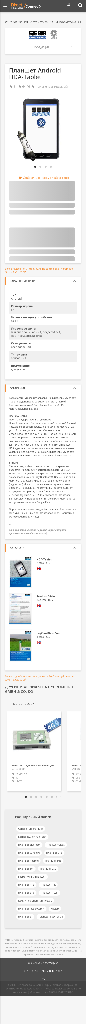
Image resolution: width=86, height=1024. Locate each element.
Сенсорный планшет (30, 828)
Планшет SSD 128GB (51, 916)
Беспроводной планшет (32, 836)
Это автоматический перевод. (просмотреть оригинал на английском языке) (38, 531)
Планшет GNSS (56, 844)
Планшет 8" (25, 916)
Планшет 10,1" (49, 892)
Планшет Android (28, 860)
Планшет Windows (29, 852)
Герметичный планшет (32, 876)
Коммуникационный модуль (35, 900)
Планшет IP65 (53, 860)
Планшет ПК (48, 884)
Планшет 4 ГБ (26, 884)
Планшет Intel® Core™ (31, 908)
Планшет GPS (54, 852)
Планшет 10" (26, 868)
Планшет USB (48, 868)
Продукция (41, 47)
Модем (55, 908)
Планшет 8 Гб (26, 892)
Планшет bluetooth (29, 844)
